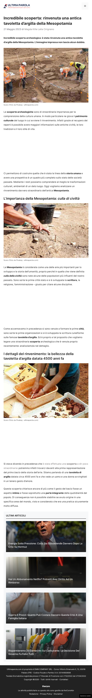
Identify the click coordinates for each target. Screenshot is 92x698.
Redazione (33, 694)
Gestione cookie (85, 696)
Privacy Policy (46, 694)
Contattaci (64, 679)
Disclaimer (58, 694)
